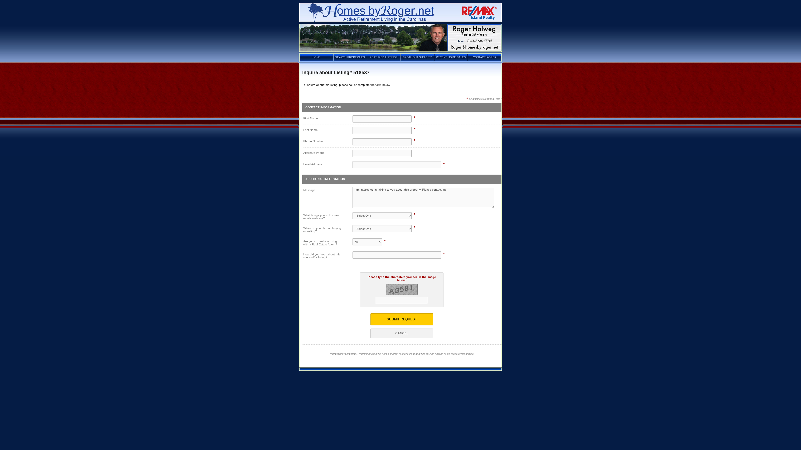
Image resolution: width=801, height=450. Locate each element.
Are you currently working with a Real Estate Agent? (320, 243)
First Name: (311, 118)
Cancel (401, 333)
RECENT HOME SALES (451, 57)
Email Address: (313, 164)
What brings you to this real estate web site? (321, 217)
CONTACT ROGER (484, 57)
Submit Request (402, 319)
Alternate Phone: (314, 152)
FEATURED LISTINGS (384, 57)
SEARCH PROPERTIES (350, 57)
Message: (309, 190)
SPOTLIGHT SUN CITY (417, 57)
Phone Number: (313, 141)
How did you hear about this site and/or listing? (321, 256)
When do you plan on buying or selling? (322, 230)
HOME (316, 57)
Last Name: (311, 129)
